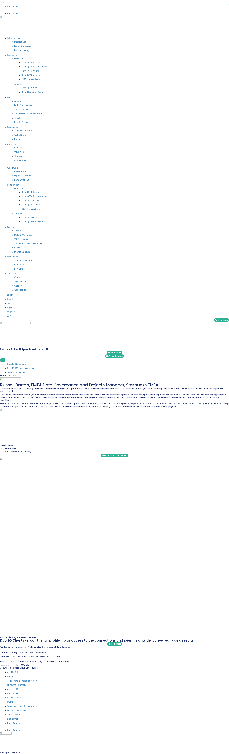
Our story (19, 147)
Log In (10, 294)
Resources (12, 127)
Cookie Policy (14, 672)
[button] (114, 10)
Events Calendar (22, 122)
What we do (13, 38)
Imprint (10, 676)
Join (9, 303)
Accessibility (13, 689)
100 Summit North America (28, 113)
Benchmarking (21, 50)
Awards (18, 84)
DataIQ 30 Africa (30, 70)
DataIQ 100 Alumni (30, 75)
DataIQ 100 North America (34, 66)
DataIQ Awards (29, 87)
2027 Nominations (30, 79)
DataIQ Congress (23, 105)
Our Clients (20, 135)
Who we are (20, 151)
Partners (18, 139)
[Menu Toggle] (2, 360)
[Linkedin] (1, 650)
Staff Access (13, 723)
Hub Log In (12, 6)
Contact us (20, 160)
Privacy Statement (16, 685)
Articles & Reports (23, 130)
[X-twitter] (4, 650)
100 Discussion (21, 109)
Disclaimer (12, 693)
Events (10, 97)
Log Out (11, 299)
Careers (18, 156)
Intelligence (20, 41)
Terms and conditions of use (22, 680)
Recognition (13, 55)
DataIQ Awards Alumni (33, 92)
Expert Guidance (22, 46)
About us (11, 144)
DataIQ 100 (19, 58)
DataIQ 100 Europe (30, 62)
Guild (17, 118)
